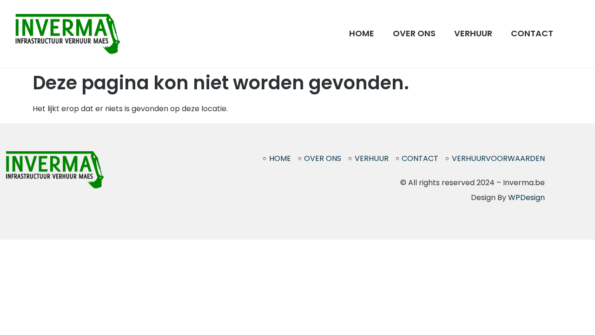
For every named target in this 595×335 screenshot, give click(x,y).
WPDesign (526, 197)
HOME (361, 33)
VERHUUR (473, 33)
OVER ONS (414, 33)
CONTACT (532, 33)
